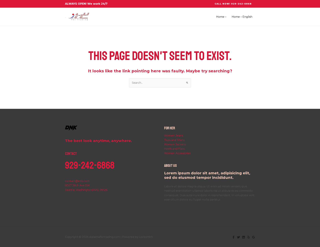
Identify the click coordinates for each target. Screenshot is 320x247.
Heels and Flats (174, 148)
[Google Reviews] (253, 237)
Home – (221, 16)
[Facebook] (233, 237)
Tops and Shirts (174, 140)
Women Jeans (173, 135)
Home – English (242, 16)
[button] (233, 4)
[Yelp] (248, 237)
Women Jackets (175, 144)
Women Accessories (177, 153)
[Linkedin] (243, 237)
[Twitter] (238, 237)
